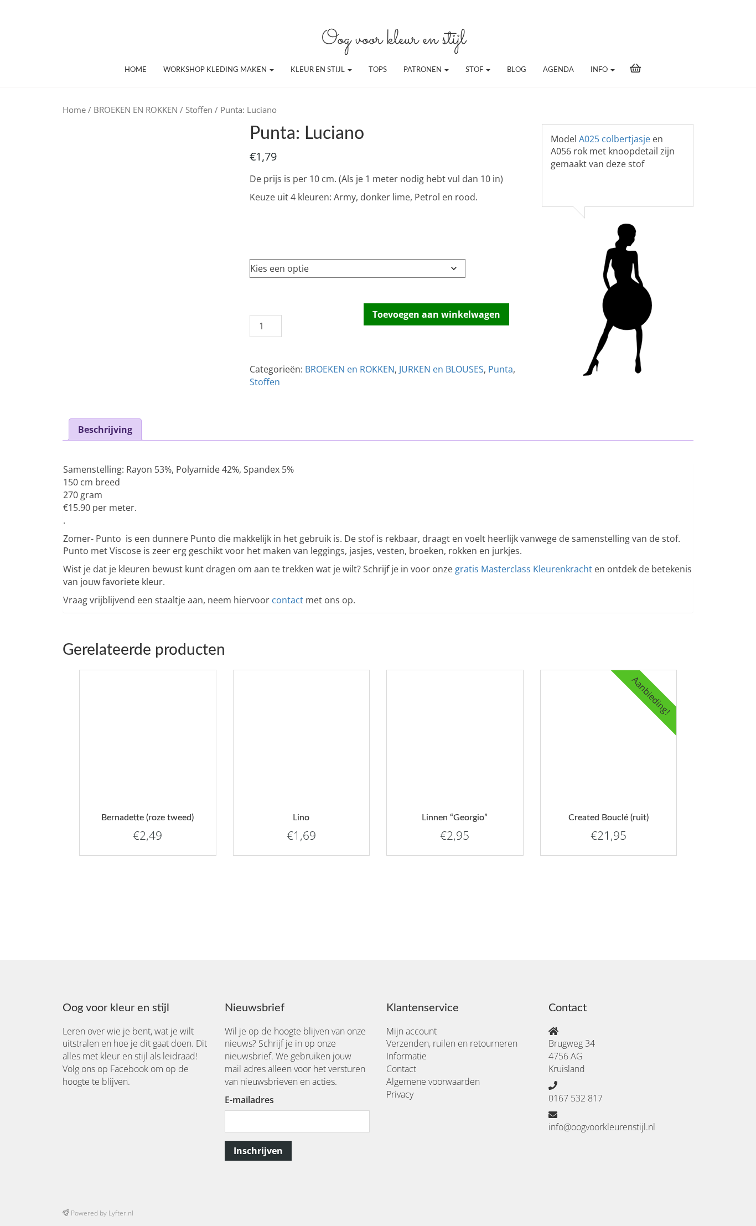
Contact (401, 1069)
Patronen (423, 70)
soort (261, 235)
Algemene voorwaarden (433, 1081)
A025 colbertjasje (614, 139)
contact (287, 600)
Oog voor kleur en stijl (393, 39)
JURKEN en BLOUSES (441, 369)
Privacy (399, 1094)
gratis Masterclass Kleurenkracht (523, 569)
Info (600, 70)
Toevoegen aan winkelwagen (436, 314)
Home (136, 70)
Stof (475, 70)
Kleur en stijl (318, 70)
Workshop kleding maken (215, 70)
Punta (500, 369)
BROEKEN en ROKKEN (350, 369)
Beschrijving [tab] (105, 429)
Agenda (558, 70)
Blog (516, 70)
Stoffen (199, 109)
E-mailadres (249, 1100)
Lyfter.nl (120, 1213)
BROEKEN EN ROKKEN (136, 109)
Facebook (129, 1069)
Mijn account (411, 1031)
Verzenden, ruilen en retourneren (451, 1043)
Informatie (406, 1056)
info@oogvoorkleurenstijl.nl (601, 1127)
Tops (378, 70)
